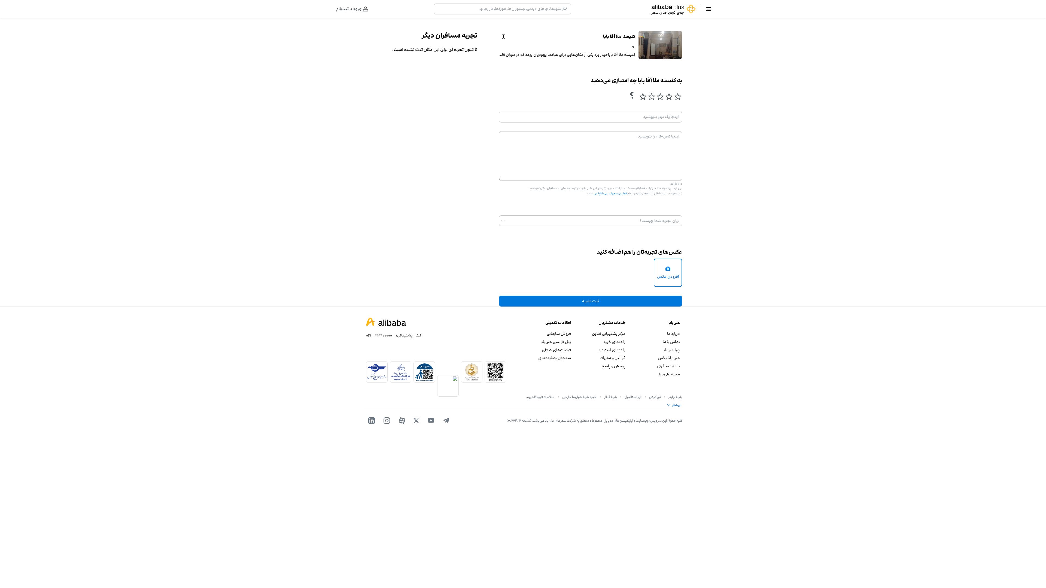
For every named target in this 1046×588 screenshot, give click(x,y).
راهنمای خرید (614, 342)
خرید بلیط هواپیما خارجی (579, 396)
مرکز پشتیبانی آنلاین (608, 333)
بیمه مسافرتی (668, 366)
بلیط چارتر (675, 396)
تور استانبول (633, 396)
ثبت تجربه (590, 301)
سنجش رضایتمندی (554, 358)
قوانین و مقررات (612, 358)
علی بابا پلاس (669, 358)
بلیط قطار (610, 396)
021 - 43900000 (379, 335)
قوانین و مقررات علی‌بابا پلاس (610, 193)
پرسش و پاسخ (613, 366)
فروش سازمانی (559, 333)
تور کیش (655, 396)
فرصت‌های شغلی (556, 350)
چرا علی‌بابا (671, 350)
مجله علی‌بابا (669, 374)
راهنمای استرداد (611, 350)
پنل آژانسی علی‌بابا (555, 342)
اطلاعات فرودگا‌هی (542, 396)
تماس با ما (671, 342)
